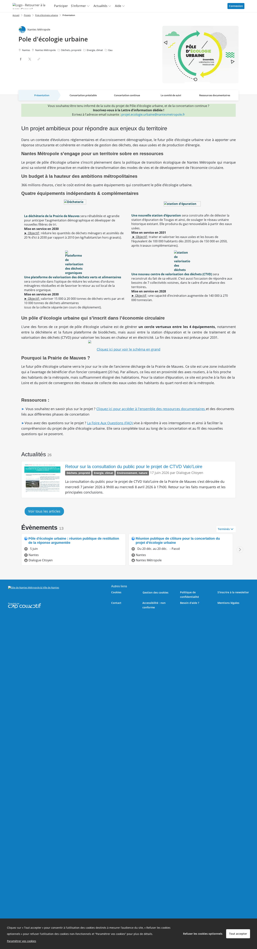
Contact (116, 603)
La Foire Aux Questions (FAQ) (110, 423)
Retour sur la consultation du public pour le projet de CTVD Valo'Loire (133, 466)
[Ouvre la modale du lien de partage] (38, 59)
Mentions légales (228, 603)
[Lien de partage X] (29, 59)
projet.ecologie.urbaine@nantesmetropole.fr (153, 114)
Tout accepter (238, 933)
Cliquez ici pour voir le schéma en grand (128, 349)
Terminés (224, 529)
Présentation (68, 15)
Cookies (116, 592)
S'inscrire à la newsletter (233, 592)
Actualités (100, 6)
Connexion (236, 6)
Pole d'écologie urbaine (46, 15)
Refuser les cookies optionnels (202, 933)
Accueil (16, 15)
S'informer (78, 6)
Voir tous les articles (44, 511)
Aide (118, 6)
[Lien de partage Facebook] (20, 59)
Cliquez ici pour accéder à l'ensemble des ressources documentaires (151, 409)
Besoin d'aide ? (189, 603)
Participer (61, 6)
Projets (27, 15)
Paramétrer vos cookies (21, 941)
